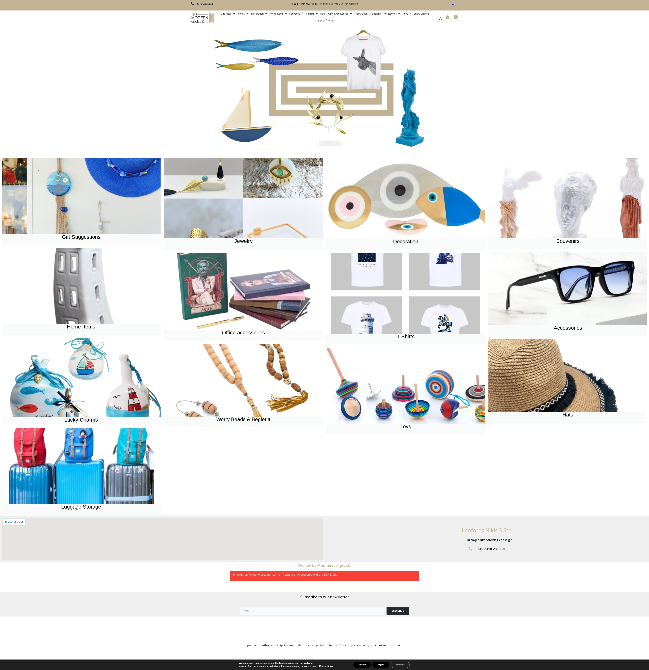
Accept (362, 664)
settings (328, 666)
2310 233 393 (204, 4)
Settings (400, 664)
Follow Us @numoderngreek (324, 565)
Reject (380, 664)
